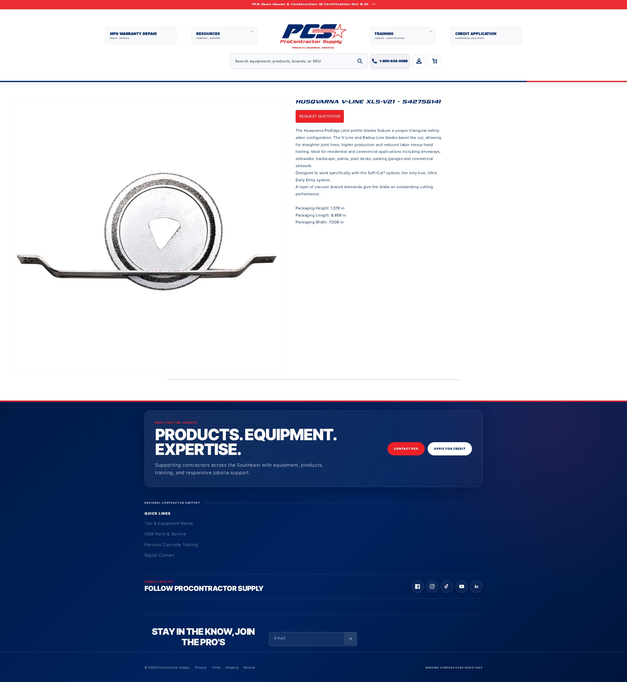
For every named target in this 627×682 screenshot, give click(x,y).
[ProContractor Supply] (313, 35)
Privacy (201, 667)
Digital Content (160, 555)
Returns (249, 667)
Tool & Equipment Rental (169, 523)
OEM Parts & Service (165, 533)
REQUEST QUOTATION (319, 116)
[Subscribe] (350, 638)
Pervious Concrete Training (171, 544)
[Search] (360, 61)
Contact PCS (406, 449)
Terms (216, 667)
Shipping (232, 667)
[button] (224, 35)
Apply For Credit (450, 449)
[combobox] (299, 61)
